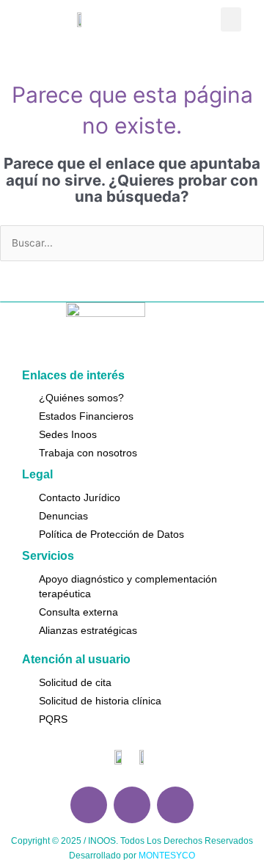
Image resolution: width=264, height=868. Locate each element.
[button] (231, 19)
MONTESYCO (167, 855)
